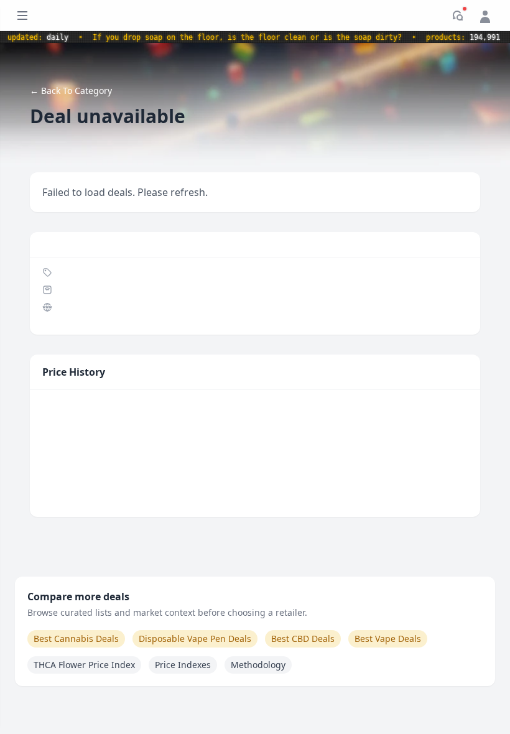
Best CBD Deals (303, 638)
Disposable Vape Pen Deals (195, 638)
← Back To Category (71, 90)
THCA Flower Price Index (84, 665)
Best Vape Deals (388, 638)
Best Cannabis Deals (76, 638)
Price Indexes (183, 665)
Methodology (258, 665)
